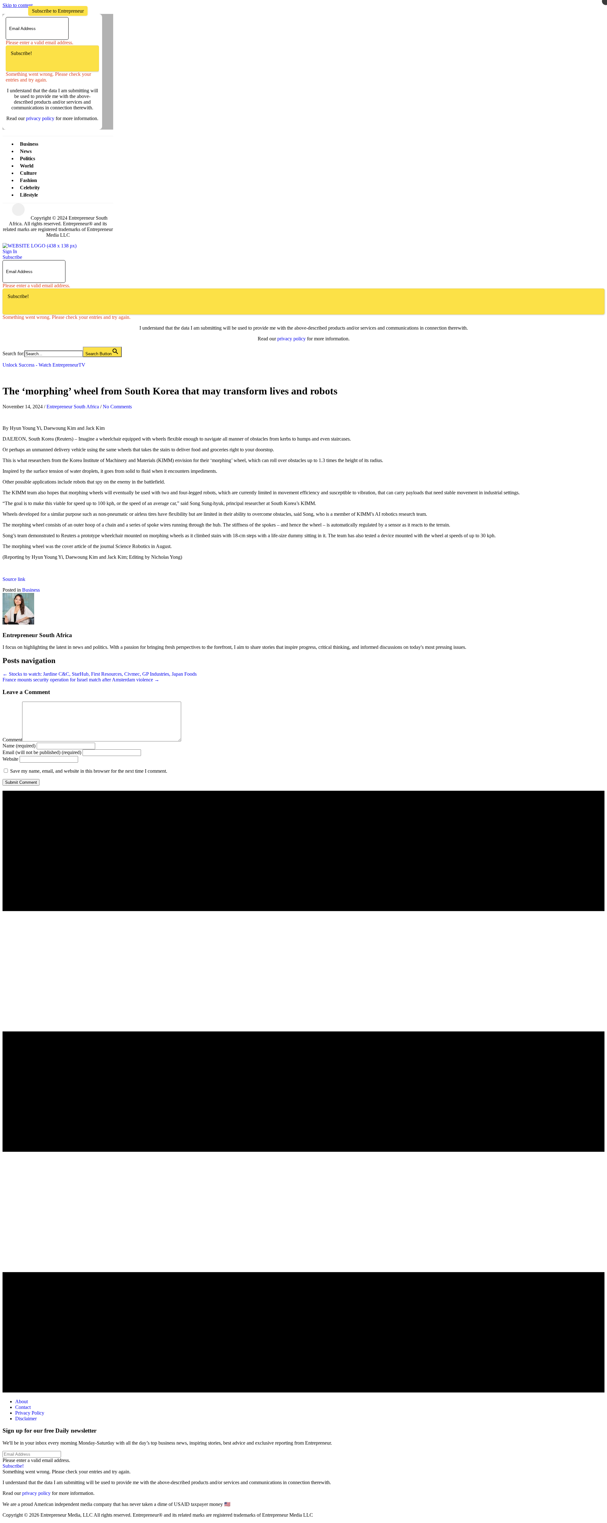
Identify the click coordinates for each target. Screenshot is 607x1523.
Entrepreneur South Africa (72, 406)
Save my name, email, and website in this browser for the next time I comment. (88, 771)
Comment (12, 739)
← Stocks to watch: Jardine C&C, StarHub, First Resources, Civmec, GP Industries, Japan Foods (100, 674)
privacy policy (40, 118)
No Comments (117, 406)
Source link (14, 579)
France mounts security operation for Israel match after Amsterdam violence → (81, 679)
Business (31, 590)
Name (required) (19, 745)
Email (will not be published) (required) (42, 752)
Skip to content (18, 5)
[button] (58, 11)
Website (10, 759)
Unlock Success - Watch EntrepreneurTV (44, 365)
